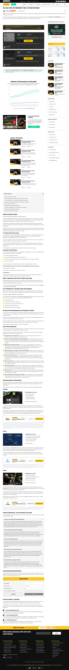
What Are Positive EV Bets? (10, 196)
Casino (53, 4)
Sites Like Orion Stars (23, 642)
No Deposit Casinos (53, 139)
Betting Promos (52, 104)
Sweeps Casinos (52, 149)
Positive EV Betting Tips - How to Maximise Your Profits (16, 207)
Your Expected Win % (8, 588)
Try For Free (33, 126)
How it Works (29, 1)
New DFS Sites (52, 127)
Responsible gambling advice (58, 650)
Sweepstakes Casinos (46, 4)
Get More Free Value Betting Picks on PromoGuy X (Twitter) (17, 202)
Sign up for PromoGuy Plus (28, 69)
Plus (13, 4)
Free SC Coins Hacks (7, 644)
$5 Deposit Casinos (7, 650)
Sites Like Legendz (23, 647)
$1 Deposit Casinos (7, 649)
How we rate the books (57, 649)
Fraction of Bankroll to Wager (9, 590)
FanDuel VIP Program (40, 644)
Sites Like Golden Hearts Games (25, 649)
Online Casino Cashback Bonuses (10, 647)
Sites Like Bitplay (23, 644)
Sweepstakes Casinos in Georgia (10, 645)
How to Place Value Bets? (10, 203)
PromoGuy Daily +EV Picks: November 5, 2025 (28, 142)
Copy (34, 503)
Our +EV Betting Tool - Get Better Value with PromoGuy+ (16, 200)
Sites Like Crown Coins (24, 645)
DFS (60, 4)
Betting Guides (52, 109)
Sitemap (54, 656)
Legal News (25, 4)
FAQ (37, 1)
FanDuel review (14, 447)
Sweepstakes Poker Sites (54, 157)
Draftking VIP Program (40, 642)
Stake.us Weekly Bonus (40, 652)
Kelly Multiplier (6, 583)
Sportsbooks (51, 101)
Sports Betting (31, 4)
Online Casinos (52, 134)
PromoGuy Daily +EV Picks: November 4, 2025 (28, 151)
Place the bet (28, 40)
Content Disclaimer (56, 653)
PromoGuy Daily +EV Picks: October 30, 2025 (28, 181)
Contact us (54, 647)
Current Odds (6, 585)
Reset (34, 594)
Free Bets (51, 106)
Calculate (13, 594)
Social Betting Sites (53, 160)
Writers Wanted (55, 655)
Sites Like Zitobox (23, 650)
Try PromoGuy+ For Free (56, 37)
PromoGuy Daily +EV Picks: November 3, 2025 (28, 161)
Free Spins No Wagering (8, 642)
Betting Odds (52, 114)
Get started (42, 627)
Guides (34, 1)
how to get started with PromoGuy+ (24, 296)
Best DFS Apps (52, 124)
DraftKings (5, 407)
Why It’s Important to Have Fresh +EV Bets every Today (16, 198)
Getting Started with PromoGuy (58, 642)
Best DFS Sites (52, 122)
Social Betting (37, 4)
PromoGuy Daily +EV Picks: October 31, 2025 (28, 171)
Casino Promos (52, 137)
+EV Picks (19, 4)
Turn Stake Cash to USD (40, 647)
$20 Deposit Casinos (7, 652)
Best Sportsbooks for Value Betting (12, 205)
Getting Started (22, 1)
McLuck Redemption (39, 649)
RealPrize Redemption (40, 650)
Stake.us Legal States (40, 645)
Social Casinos (52, 155)
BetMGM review (6, 488)
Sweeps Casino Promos (54, 152)
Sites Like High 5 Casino (24, 652)
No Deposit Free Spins (53, 142)
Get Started (6, 4)
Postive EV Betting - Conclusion (11, 210)
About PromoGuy (56, 645)
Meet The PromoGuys (56, 644)
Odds (57, 4)
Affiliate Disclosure (56, 652)
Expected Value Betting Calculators (12, 209)
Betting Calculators (53, 112)
